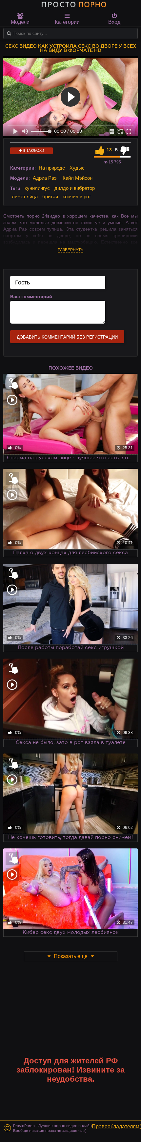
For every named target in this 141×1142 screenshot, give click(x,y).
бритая (50, 196)
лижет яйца (25, 196)
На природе (52, 168)
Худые (77, 168)
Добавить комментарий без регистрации (67, 337)
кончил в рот (77, 196)
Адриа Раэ (45, 178)
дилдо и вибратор (74, 188)
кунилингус (37, 188)
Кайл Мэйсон (77, 178)
